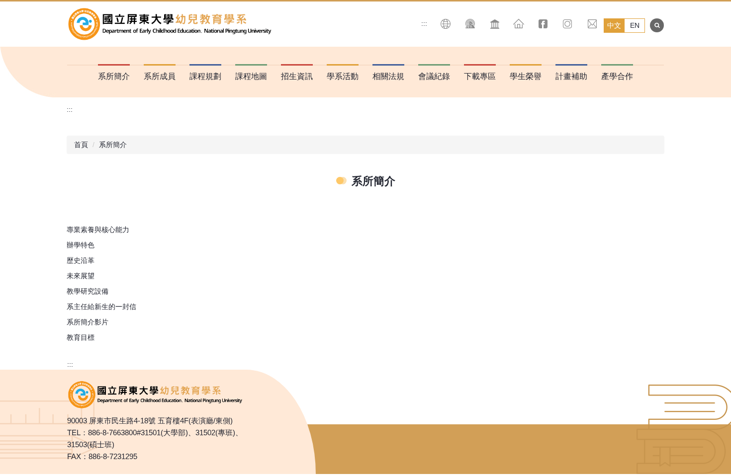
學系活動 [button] (343, 76)
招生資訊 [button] (297, 76)
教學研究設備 (87, 291)
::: (424, 23)
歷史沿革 (80, 260)
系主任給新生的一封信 (101, 307)
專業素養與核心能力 (98, 230)
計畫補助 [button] (571, 76)
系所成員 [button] (160, 76)
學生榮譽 (526, 76)
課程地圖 (251, 76)
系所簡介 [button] (114, 76)
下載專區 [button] (480, 76)
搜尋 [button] (657, 25)
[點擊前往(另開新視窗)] (543, 23)
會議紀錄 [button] (434, 76)
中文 (614, 25)
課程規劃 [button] (205, 76)
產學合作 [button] (617, 76)
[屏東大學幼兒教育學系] (171, 24)
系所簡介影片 (87, 322)
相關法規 (388, 76)
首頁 (81, 145)
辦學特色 (80, 245)
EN (635, 25)
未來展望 (80, 276)
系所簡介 (113, 145)
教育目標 (80, 337)
